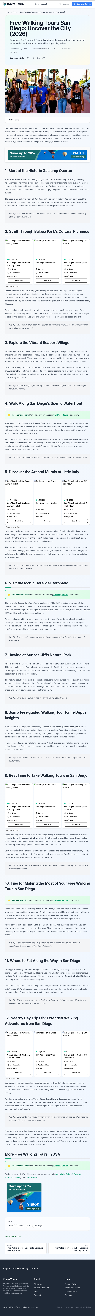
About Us (38, 1284)
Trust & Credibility (41, 1288)
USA (28, 1226)
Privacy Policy (71, 1284)
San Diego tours (60, 415)
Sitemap (68, 1295)
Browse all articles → (14, 1236)
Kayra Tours (15, 4)
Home (7, 12)
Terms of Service (72, 1288)
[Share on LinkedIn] (38, 58)
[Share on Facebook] (33, 58)
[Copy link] (43, 58)
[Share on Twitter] (28, 58)
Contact (37, 1295)
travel (11, 1226)
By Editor (14, 52)
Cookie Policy (71, 1291)
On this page (14, 120)
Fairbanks (9, 1177)
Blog (37, 4)
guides (20, 1226)
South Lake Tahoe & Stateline (68, 1174)
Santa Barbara (31, 1177)
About (44, 4)
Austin (17, 1177)
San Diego (38, 1226)
